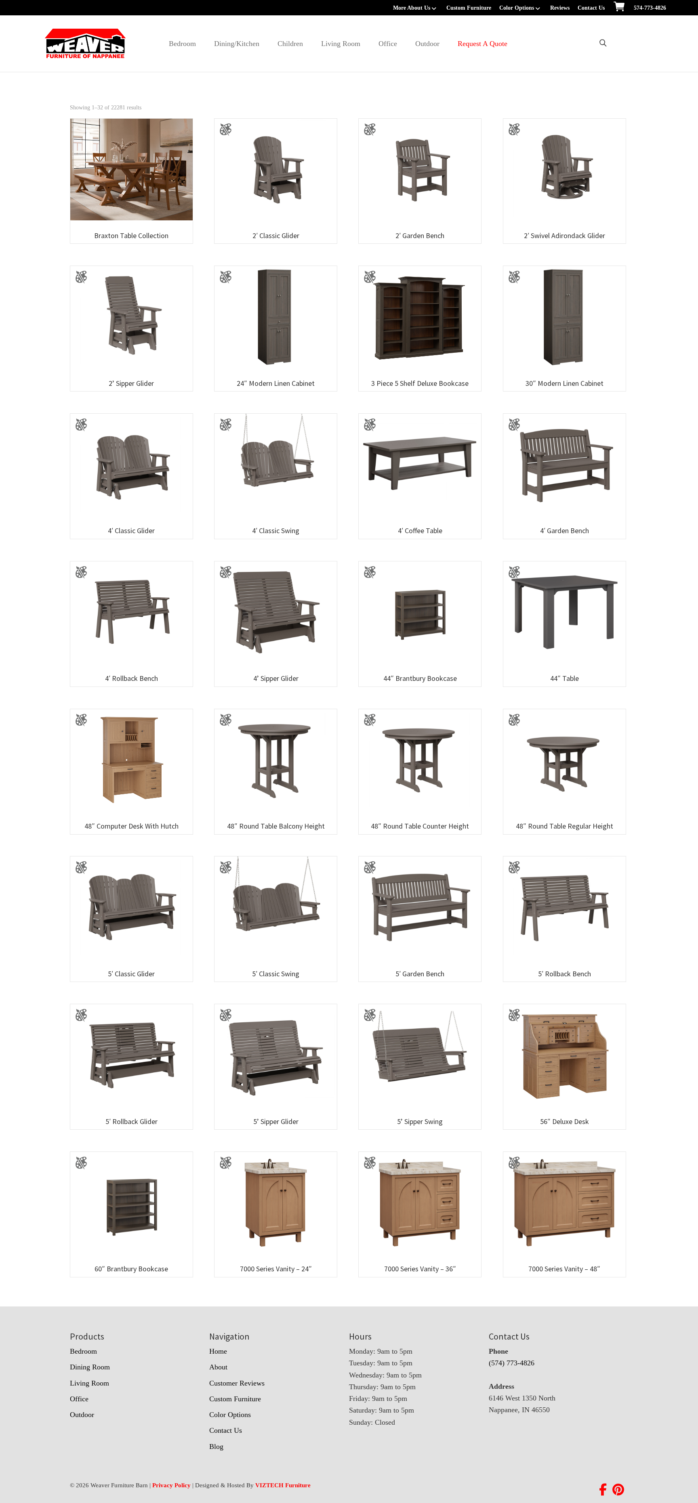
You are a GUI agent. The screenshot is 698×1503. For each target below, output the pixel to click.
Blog (216, 1446)
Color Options (516, 8)
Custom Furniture (468, 8)
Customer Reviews (237, 1383)
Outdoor (427, 44)
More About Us (411, 8)
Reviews (560, 8)
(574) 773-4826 (511, 1363)
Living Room (340, 44)
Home (218, 1351)
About (218, 1367)
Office (387, 44)
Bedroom (182, 44)
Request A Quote (482, 44)
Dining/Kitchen (236, 44)
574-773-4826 (650, 8)
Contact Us (591, 8)
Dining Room (90, 1367)
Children (290, 44)
